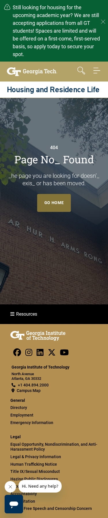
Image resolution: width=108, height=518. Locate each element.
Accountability (23, 493)
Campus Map (29, 390)
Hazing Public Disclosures (34, 479)
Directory (18, 407)
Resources (26, 314)
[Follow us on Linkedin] (40, 354)
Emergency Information (31, 422)
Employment (21, 415)
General (17, 400)
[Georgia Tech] (37, 339)
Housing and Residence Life (53, 90)
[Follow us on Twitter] (52, 354)
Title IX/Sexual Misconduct (35, 471)
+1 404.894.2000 (33, 385)
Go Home (54, 202)
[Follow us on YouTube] (64, 354)
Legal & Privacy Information (35, 456)
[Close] (103, 22)
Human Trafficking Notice (33, 464)
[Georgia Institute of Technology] (32, 71)
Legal (15, 436)
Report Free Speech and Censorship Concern (51, 508)
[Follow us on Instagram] (28, 354)
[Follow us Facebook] (17, 354)
